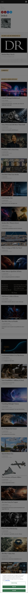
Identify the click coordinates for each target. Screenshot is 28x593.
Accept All (14, 590)
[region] (14, 583)
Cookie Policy (7, 580)
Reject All (14, 586)
